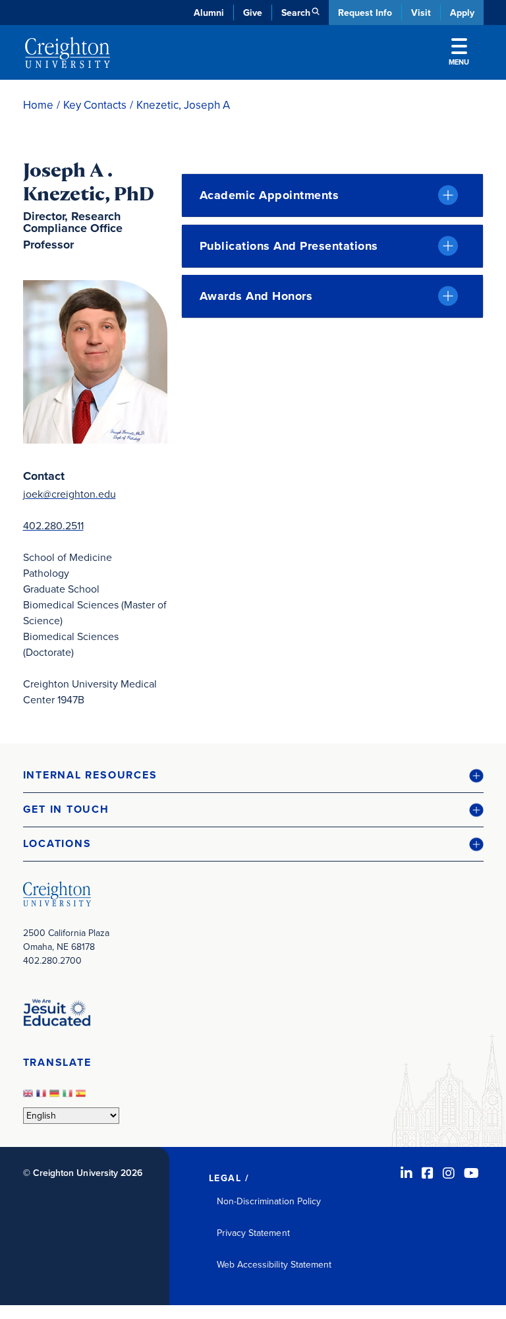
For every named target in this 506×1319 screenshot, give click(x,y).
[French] (42, 1097)
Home (38, 105)
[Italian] (69, 1097)
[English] (29, 1097)
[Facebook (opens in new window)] (427, 1173)
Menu (459, 62)
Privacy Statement (253, 1233)
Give (252, 12)
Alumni (209, 12)
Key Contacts (94, 105)
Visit (421, 12)
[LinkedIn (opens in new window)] (406, 1173)
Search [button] (295, 12)
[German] (56, 1097)
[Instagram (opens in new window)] (448, 1173)
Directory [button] (136, 316)
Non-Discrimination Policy (269, 1201)
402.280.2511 (53, 525)
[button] (253, 775)
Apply (462, 12)
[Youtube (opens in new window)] (471, 1173)
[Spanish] (82, 1097)
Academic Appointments (269, 195)
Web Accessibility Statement (274, 1265)
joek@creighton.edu (69, 494)
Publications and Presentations (289, 245)
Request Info (365, 12)
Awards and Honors (256, 296)
